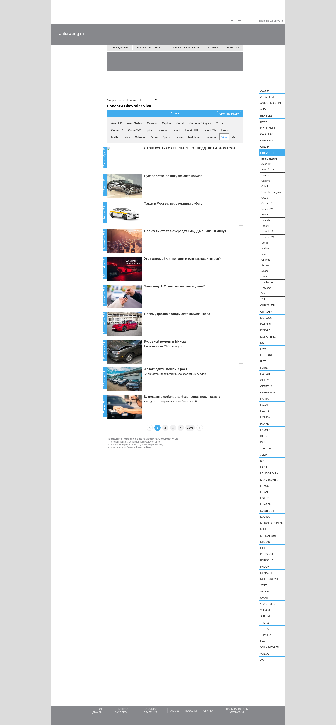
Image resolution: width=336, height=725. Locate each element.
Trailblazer (194, 137)
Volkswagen (269, 647)
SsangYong (268, 603)
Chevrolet (268, 152)
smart (265, 597)
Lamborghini (269, 473)
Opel (263, 548)
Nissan (265, 541)
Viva (224, 137)
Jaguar (265, 448)
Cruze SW (134, 130)
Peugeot (266, 554)
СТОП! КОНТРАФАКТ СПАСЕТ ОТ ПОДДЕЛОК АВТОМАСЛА (189, 148)
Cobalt (180, 123)
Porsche (266, 560)
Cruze (219, 123)
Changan (267, 140)
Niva (127, 137)
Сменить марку (229, 113)
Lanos (225, 130)
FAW (263, 349)
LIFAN (264, 492)
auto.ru (71, 33)
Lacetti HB (191, 130)
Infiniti (265, 436)
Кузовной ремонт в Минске (165, 341)
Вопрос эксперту (148, 47)
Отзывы (213, 47)
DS (262, 342)
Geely (264, 380)
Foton (265, 373)
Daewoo (266, 317)
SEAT (263, 585)
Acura (265, 90)
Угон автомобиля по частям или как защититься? (182, 258)
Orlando (140, 137)
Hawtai (265, 411)
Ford (264, 367)
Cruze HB (117, 130)
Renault (266, 572)
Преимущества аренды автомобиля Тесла (177, 314)
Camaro (152, 123)
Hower (265, 423)
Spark (166, 137)
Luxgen (265, 504)
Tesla (264, 628)
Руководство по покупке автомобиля (173, 176)
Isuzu (264, 442)
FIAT (263, 361)
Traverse (211, 137)
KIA (262, 460)
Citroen (266, 311)
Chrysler (267, 305)
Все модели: (269, 158)
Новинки (207, 710)
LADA (263, 467)
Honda (265, 417)
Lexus (264, 485)
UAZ (263, 641)
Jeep (263, 454)
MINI (263, 529)
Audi (263, 109)
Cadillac (266, 134)
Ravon (265, 566)
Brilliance (268, 128)
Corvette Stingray (200, 123)
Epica (149, 130)
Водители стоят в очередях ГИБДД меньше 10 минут (185, 231)
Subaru (265, 610)
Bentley (266, 115)
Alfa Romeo (269, 97)
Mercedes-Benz (272, 523)
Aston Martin (270, 103)
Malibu (115, 137)
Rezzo (154, 137)
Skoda (265, 591)
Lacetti (176, 130)
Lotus (264, 498)
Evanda (162, 130)
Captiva (166, 123)
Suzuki (265, 616)
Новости (233, 47)
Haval (264, 405)
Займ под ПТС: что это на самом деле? (174, 286)
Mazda (265, 516)
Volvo (264, 653)
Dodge (265, 330)
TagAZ (264, 622)
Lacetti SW (209, 130)
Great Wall (268, 392)
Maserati (267, 510)
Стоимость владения (185, 47)
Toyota (265, 635)
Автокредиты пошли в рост (165, 369)
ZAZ (262, 659)
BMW (263, 121)
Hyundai (266, 429)
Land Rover (269, 479)
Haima (264, 398)
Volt (234, 137)
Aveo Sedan (134, 123)
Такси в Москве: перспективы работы (173, 203)
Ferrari (266, 355)
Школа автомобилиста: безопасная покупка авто (182, 396)
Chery (265, 146)
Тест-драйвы (119, 47)
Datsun (265, 324)
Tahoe (179, 137)
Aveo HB (116, 123)
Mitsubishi (268, 535)
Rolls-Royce (270, 579)
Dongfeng (268, 336)
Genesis (266, 386)
